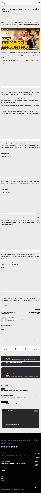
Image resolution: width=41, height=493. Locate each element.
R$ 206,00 (7, 363)
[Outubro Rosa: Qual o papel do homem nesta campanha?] (10, 332)
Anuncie (2, 478)
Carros (3, 453)
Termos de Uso (3, 482)
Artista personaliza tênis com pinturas (34, 313)
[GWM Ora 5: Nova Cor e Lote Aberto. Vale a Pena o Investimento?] (37, 390)
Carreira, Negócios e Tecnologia (7, 395)
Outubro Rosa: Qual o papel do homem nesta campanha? (9, 339)
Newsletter (2, 480)
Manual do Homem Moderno (8, 410)
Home (2, 473)
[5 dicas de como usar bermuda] (20, 418)
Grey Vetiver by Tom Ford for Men (11, 357)
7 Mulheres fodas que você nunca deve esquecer (28, 339)
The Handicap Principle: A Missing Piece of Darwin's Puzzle (14, 362)
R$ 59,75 (7, 375)
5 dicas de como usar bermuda (11, 424)
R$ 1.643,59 (8, 358)
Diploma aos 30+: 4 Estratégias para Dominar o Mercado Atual (14, 403)
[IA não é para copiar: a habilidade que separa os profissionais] (37, 397)
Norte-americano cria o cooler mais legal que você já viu (8, 313)
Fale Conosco (3, 476)
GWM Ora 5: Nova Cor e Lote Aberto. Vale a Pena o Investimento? (14, 390)
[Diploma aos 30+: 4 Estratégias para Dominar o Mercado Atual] (37, 403)
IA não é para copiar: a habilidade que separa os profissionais (13, 397)
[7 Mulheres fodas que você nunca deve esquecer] (30, 332)
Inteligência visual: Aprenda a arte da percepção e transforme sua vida (17, 367)
